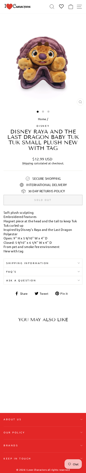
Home (42, 119)
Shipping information (27, 263)
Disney (43, 125)
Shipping (27, 163)
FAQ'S (11, 271)
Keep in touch (17, 458)
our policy (14, 432)
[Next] (29, 352)
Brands (11, 445)
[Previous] (8, 352)
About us (12, 419)
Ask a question (21, 280)
